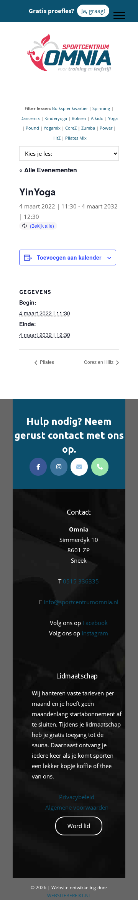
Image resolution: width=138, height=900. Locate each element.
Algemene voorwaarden (76, 807)
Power (106, 128)
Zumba (88, 128)
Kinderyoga (55, 118)
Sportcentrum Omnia (69, 35)
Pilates (46, 361)
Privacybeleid (76, 797)
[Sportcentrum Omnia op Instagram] (58, 467)
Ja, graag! (93, 11)
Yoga (113, 118)
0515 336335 (81, 581)
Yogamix (52, 128)
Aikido (97, 118)
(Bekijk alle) (42, 225)
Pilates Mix (76, 138)
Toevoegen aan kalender (69, 257)
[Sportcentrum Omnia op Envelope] (79, 467)
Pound (32, 128)
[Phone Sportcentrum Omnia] (99, 467)
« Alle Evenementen (48, 169)
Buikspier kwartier (70, 108)
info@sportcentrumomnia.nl (81, 602)
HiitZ (56, 138)
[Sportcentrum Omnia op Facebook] (38, 467)
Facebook (95, 623)
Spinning (101, 108)
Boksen (79, 118)
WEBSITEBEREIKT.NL (69, 895)
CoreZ (71, 128)
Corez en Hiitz (99, 361)
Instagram (95, 633)
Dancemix (30, 118)
